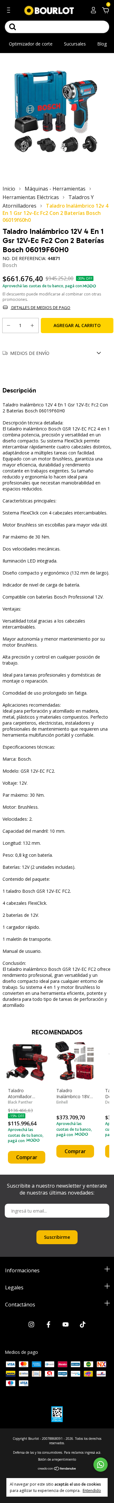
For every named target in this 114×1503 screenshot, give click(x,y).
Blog (102, 44)
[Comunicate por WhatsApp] (100, 1464)
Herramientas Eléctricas (31, 197)
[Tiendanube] (57, 1469)
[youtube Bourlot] (65, 1324)
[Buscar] (12, 26)
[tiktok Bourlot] (82, 1324)
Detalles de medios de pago (40, 307)
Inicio (9, 188)
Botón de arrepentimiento (57, 1459)
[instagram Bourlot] (31, 1324)
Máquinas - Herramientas (55, 188)
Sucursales (75, 44)
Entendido (92, 1490)
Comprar (26, 1157)
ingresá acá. (93, 1452)
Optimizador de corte (31, 44)
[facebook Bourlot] (48, 1324)
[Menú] (10, 11)
